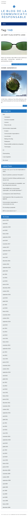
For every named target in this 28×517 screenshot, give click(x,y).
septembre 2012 (7, 372)
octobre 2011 (6, 409)
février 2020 (5, 233)
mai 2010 (5, 453)
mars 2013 (5, 358)
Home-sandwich (9, 68)
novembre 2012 (6, 365)
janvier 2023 (6, 220)
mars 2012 (5, 392)
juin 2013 (5, 352)
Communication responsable (9, 128)
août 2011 (5, 416)
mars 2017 (5, 257)
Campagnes (15, 64)
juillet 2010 (5, 446)
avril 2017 (5, 254)
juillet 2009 (5, 487)
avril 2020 (5, 230)
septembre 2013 (7, 348)
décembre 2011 (6, 402)
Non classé (5, 160)
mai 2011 (5, 426)
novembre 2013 (6, 345)
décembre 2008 (6, 507)
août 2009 (5, 483)
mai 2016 (5, 277)
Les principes (7, 136)
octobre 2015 (6, 291)
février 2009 (5, 504)
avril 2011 (5, 429)
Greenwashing (22, 64)
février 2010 (5, 463)
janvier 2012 (6, 399)
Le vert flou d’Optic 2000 (13, 35)
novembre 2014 (6, 314)
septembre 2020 (7, 227)
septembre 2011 (6, 412)
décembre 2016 (6, 260)
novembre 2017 (6, 243)
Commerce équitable (9, 119)
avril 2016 (5, 281)
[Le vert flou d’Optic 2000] (14, 54)
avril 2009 (5, 497)
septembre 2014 (7, 321)
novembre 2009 (6, 473)
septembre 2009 (7, 480)
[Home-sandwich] (14, 96)
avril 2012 (5, 389)
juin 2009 (5, 490)
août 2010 (5, 443)
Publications (7, 141)
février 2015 (5, 311)
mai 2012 (5, 385)
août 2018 (5, 240)
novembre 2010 (6, 436)
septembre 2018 (7, 237)
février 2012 (5, 395)
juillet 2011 (5, 419)
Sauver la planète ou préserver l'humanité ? (13, 174)
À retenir (6, 131)
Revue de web (7, 125)
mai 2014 (5, 331)
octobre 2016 (6, 264)
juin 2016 (5, 274)
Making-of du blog (8, 138)
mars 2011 (5, 433)
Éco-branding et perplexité (9, 207)
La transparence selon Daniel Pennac (12, 193)
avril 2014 (5, 335)
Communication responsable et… (12, 133)
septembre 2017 (7, 250)
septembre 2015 (7, 294)
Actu (25, 105)
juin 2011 (5, 423)
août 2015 (5, 298)
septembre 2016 (7, 267)
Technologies (7, 146)
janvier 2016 (6, 284)
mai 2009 (5, 493)
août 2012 (5, 375)
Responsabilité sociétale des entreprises (13, 144)
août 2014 (5, 325)
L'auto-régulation (7, 156)
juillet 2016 (5, 270)
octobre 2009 (6, 477)
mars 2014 (5, 338)
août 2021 (5, 223)
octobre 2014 (6, 318)
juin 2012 (5, 382)
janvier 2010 (6, 466)
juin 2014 (5, 328)
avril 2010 (5, 456)
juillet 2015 (5, 301)
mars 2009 (5, 500)
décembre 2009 (6, 470)
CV (3, 150)
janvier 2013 (6, 362)
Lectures (6, 122)
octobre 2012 (6, 368)
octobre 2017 (6, 247)
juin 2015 (5, 304)
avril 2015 (5, 308)
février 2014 (5, 341)
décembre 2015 (6, 287)
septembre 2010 (7, 439)
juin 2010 (5, 450)
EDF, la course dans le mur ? (9, 210)
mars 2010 (5, 460)
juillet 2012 (5, 379)
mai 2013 (5, 355)
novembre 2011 (6, 406)
